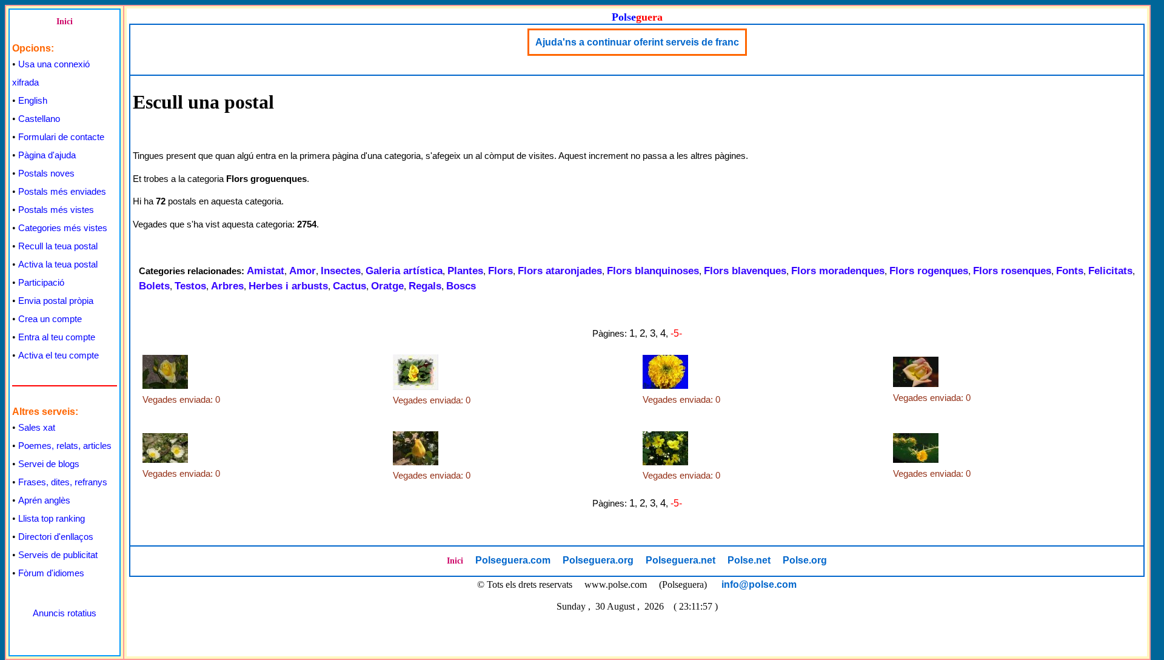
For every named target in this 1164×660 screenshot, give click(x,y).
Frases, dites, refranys (62, 482)
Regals (425, 286)
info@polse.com (759, 584)
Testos (190, 286)
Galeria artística (404, 271)
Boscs (461, 286)
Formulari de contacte (61, 137)
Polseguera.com (512, 560)
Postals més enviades (62, 191)
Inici (64, 21)
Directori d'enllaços (55, 536)
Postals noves (46, 173)
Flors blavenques (745, 271)
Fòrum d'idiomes (51, 573)
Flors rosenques (1012, 271)
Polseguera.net (680, 560)
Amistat (265, 271)
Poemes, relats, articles (65, 445)
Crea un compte (50, 319)
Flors (500, 271)
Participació (41, 282)
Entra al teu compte (56, 337)
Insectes (341, 271)
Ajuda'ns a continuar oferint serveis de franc (637, 42)
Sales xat (36, 427)
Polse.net (749, 560)
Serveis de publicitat (58, 555)
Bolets (154, 286)
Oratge (387, 286)
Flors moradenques (838, 271)
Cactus (349, 286)
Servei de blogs (48, 464)
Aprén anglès (44, 500)
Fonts (1069, 271)
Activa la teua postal (58, 264)
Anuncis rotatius (64, 613)
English (32, 100)
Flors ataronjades (560, 271)
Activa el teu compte (58, 355)
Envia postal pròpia (55, 300)
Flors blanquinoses (653, 271)
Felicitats (1110, 271)
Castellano (39, 118)
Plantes (465, 271)
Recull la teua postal (58, 246)
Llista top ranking (51, 518)
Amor (302, 271)
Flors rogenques (928, 271)
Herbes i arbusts (288, 286)
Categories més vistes (62, 228)
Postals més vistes (56, 209)
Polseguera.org (598, 560)
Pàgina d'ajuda (47, 155)
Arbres (227, 286)
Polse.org (805, 560)
